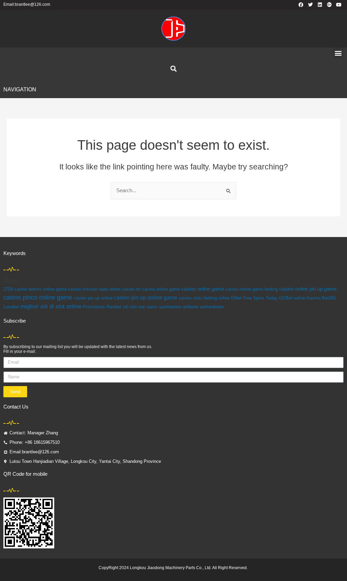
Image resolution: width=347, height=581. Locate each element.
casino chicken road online (94, 289)
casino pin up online (93, 298)
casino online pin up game (307, 289)
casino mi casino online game (151, 289)
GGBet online (292, 298)
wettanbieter (212, 306)
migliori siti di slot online (50, 306)
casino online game (202, 289)
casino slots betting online (204, 298)
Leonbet (11, 306)
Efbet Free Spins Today (254, 298)
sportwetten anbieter (179, 306)
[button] (338, 53)
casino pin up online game (145, 298)
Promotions (94, 306)
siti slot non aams (140, 306)
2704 (8, 289)
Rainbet (113, 306)
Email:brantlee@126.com (26, 4)
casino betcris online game (40, 289)
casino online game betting (251, 289)
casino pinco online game (37, 297)
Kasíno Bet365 (321, 298)
